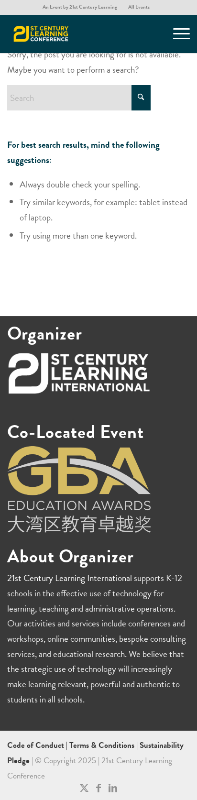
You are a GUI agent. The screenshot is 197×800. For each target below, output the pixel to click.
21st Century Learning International (69, 578)
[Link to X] (84, 788)
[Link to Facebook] (98, 788)
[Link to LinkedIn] (113, 788)
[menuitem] (80, 7)
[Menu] (177, 34)
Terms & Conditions (101, 745)
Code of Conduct (36, 745)
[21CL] (80, 34)
